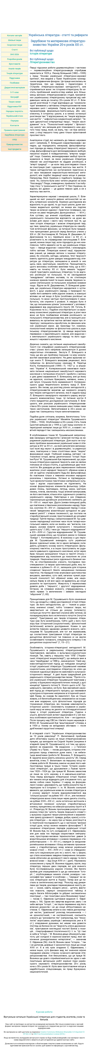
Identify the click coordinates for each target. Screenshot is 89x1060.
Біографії (15, 97)
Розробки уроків (14, 59)
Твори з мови (15, 102)
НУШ (14, 139)
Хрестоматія (14, 64)
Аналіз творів (14, 68)
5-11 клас (14, 92)
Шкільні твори (14, 40)
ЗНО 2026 (14, 54)
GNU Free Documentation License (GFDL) (49, 1034)
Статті (14, 50)
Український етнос (14, 116)
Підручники (14, 78)
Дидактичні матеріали (14, 87)
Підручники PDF (14, 106)
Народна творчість (14, 111)
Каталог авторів (14, 35)
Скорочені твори (14, 45)
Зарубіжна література (14, 135)
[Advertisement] (44, 16)
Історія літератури (41, 53)
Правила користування (14, 130)
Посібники (14, 83)
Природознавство (14, 144)
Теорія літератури (15, 73)
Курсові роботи (44, 1012)
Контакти (14, 125)
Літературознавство (42, 62)
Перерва (15, 121)
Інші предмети (14, 149)
